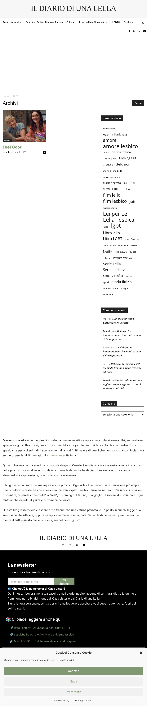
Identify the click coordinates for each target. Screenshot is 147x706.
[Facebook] (129, 31)
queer (132, 251)
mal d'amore (132, 239)
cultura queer (56, 455)
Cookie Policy (61, 700)
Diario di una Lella (112, 170)
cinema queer (109, 158)
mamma (123, 245)
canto (106, 152)
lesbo (105, 226)
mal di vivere (109, 245)
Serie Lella (112, 264)
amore (109, 140)
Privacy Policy (83, 700)
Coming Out (127, 158)
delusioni (123, 164)
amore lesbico (120, 146)
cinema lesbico (121, 152)
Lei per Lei (116, 214)
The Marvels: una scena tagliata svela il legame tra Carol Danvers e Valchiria (122, 384)
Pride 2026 (121, 251)
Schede (7, 140)
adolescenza (109, 128)
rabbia (106, 258)
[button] (141, 653)
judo (133, 202)
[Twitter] (139, 31)
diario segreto (112, 183)
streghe (124, 288)
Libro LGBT (112, 239)
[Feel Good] (24, 126)
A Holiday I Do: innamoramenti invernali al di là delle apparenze (122, 335)
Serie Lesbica (114, 270)
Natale (134, 245)
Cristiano (108, 164)
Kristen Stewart (111, 207)
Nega (73, 681)
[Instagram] (134, 31)
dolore (127, 189)
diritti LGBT (129, 183)
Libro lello (111, 233)
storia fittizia (122, 282)
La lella (6, 152)
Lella (109, 220)
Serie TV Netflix (113, 276)
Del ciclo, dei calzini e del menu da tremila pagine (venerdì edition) (122, 368)
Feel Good (12, 147)
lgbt (116, 226)
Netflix (107, 251)
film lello (112, 195)
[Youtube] (144, 31)
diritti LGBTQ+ (112, 189)
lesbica (125, 220)
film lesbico (115, 201)
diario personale (111, 177)
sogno (129, 275)
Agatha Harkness (115, 134)
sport (106, 282)
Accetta (73, 671)
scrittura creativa (122, 258)
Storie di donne (110, 288)
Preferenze (73, 692)
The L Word (108, 294)
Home (6, 96)
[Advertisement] (73, 62)
